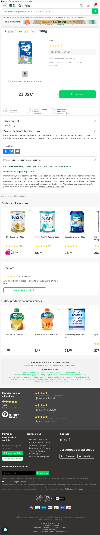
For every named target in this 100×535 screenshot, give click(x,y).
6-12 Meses (28, 365)
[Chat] (81, 5)
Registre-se (42, 473)
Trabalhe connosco (38, 445)
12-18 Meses (54, 365)
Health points (35, 454)
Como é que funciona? (39, 442)
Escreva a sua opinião (24, 290)
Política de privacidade (50, 523)
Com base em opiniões (12, 408)
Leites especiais (41, 365)
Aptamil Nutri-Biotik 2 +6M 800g (32, 372)
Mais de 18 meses (68, 365)
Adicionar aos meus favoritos (26, 81)
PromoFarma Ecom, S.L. (67, 58)
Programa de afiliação (39, 448)
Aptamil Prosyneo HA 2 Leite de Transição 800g (50, 382)
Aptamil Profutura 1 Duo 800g (77, 377)
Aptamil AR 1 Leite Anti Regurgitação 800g (28, 375)
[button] (88, 5)
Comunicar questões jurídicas (13, 196)
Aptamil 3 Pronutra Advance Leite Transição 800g (69, 379)
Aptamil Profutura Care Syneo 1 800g (23, 377)
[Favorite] (29, 211)
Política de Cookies (50, 530)
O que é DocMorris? (38, 439)
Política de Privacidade (74, 489)
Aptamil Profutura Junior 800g (52, 377)
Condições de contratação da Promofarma (50, 528)
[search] (95, 11)
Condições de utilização (50, 525)
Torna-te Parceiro (37, 451)
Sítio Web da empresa (39, 456)
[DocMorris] (19, 5)
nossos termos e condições (51, 186)
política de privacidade (17, 482)
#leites (82, 62)
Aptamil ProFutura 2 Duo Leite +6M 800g (62, 372)
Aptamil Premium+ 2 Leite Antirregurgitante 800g (29, 379)
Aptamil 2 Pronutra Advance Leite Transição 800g (66, 375)
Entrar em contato (12, 453)
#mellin (51, 62)
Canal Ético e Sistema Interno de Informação (50, 532)
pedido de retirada (12, 458)
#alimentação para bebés (67, 62)
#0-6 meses (53, 65)
